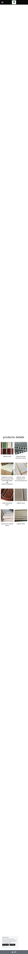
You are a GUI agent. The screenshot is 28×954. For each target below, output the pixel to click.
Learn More (8, 942)
